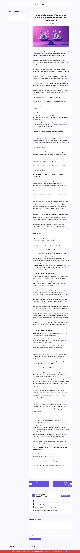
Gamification (53, 180)
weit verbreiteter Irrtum (39, 53)
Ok (66, 551)
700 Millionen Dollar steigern (58, 124)
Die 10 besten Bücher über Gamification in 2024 (45, 507)
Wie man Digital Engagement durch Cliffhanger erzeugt (47, 504)
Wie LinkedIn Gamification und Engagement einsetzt (46, 510)
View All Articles (65, 495)
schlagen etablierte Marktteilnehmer (41, 138)
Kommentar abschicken (35, 539)
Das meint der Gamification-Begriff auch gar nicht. (44, 203)
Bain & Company (54, 115)
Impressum (33, 546)
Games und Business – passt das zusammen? (45, 501)
